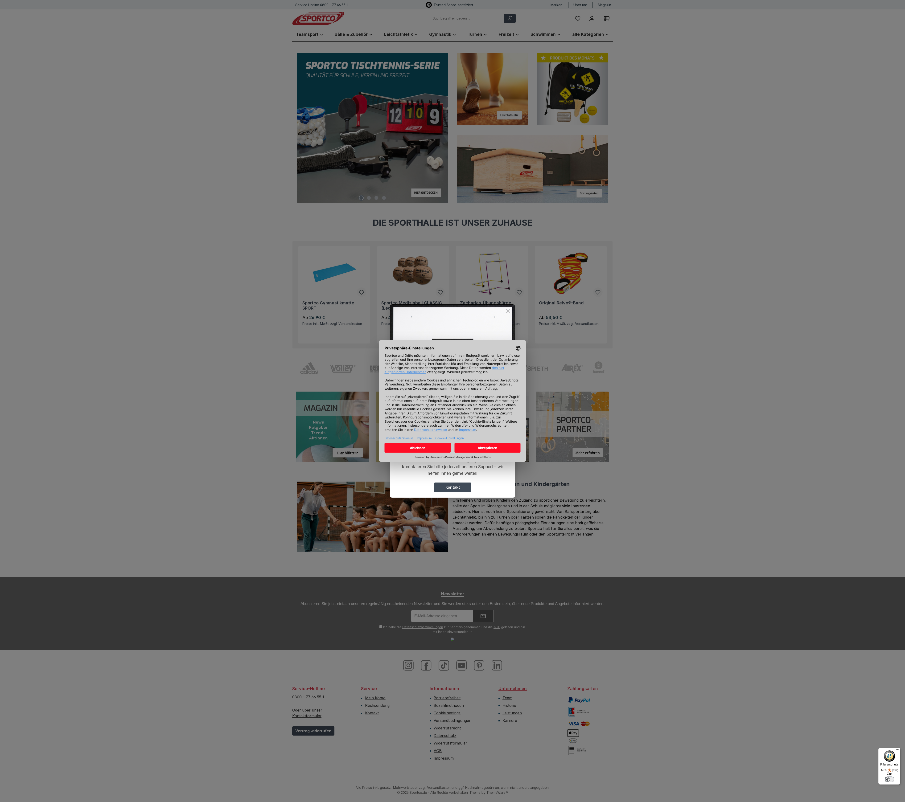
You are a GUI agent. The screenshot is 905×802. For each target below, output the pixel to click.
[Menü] (897, 750)
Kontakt (452, 487)
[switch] (889, 779)
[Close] (508, 311)
